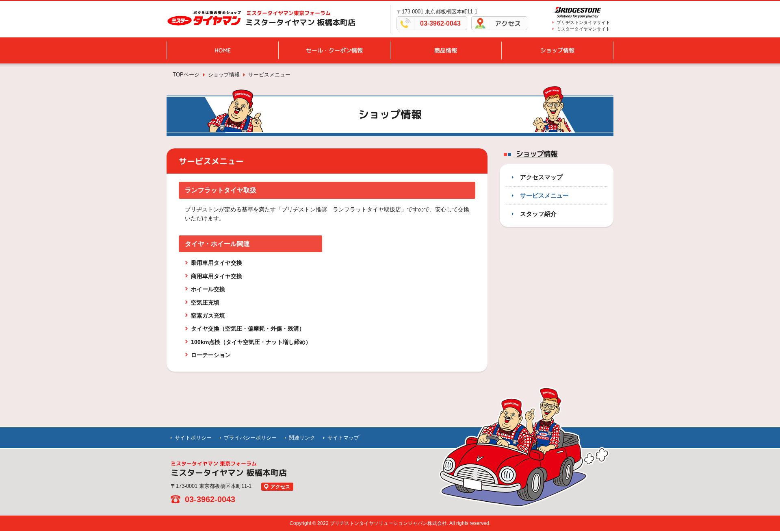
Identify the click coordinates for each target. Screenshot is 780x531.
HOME (222, 50)
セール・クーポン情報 (334, 50)
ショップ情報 (557, 50)
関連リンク (302, 438)
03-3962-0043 (440, 23)
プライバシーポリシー (250, 438)
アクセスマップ (541, 177)
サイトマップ (343, 438)
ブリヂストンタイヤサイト (583, 22)
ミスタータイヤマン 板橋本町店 (300, 22)
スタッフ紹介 (538, 213)
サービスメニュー (544, 195)
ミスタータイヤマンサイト (583, 28)
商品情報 (445, 50)
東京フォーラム (288, 13)
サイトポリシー (193, 438)
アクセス (508, 23)
